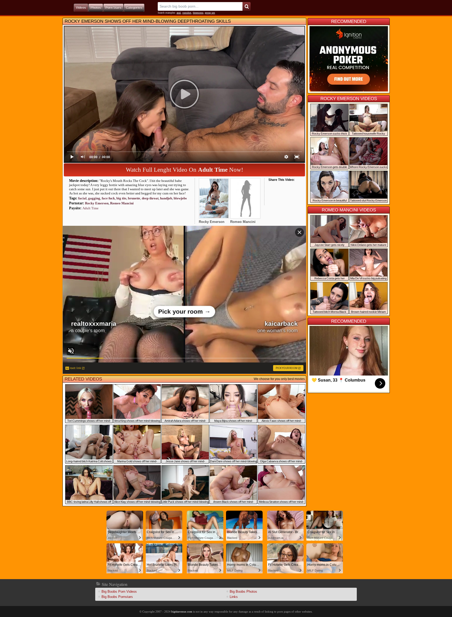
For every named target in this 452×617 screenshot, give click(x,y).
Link (234, 597)
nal (179, 12)
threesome (198, 12)
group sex (210, 12)
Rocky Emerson (97, 203)
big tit (121, 198)
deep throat (150, 198)
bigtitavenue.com (181, 611)
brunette (134, 198)
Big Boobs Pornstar (117, 597)
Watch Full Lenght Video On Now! (184, 169)
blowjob (180, 198)
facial (82, 198)
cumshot (186, 12)
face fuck (108, 198)
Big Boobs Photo (243, 591)
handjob (166, 198)
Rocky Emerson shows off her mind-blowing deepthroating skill (148, 21)
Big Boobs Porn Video (119, 591)
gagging (94, 198)
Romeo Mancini (122, 203)
